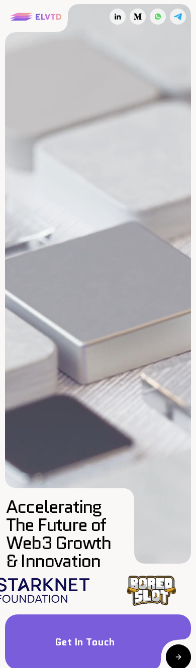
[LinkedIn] (118, 17)
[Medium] (138, 17)
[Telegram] (178, 17)
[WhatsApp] (158, 17)
